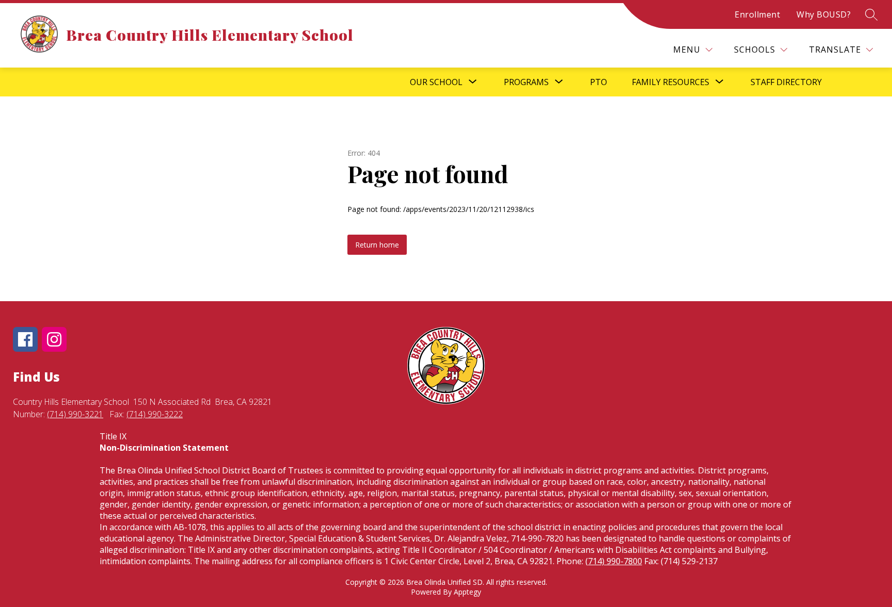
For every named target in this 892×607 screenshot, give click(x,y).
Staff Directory (786, 82)
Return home (377, 245)
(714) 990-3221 (75, 414)
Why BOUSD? (824, 14)
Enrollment (757, 14)
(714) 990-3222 (154, 414)
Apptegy (467, 592)
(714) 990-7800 (613, 561)
